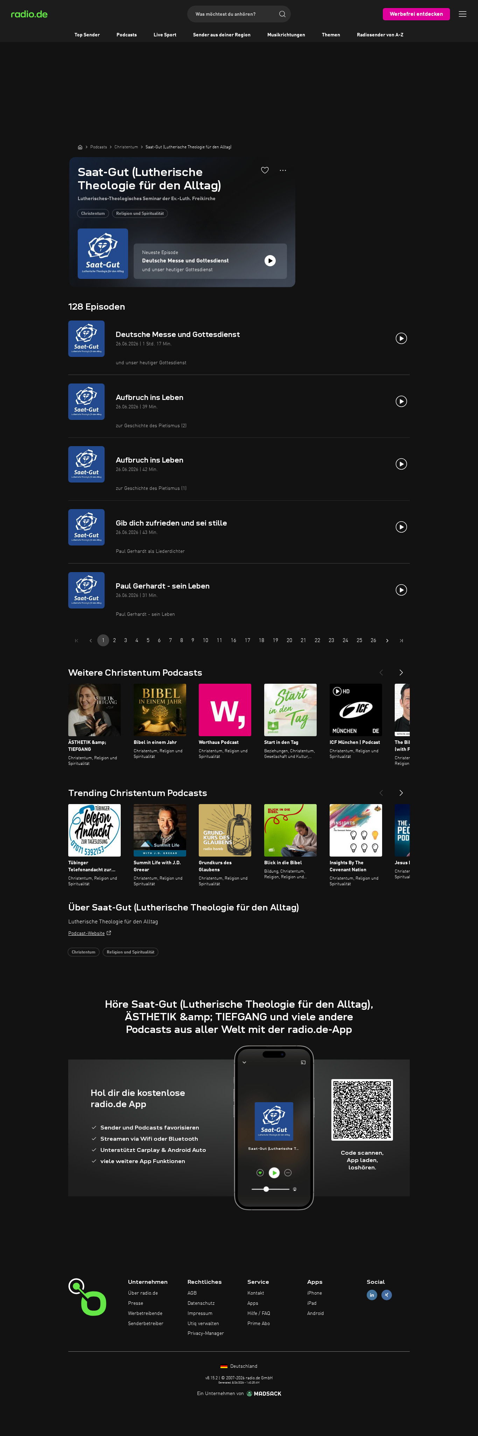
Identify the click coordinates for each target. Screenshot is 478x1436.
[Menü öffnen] (462, 14)
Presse (135, 1303)
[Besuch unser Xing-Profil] (386, 1295)
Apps (252, 1303)
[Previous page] (90, 640)
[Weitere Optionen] (283, 170)
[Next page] (387, 640)
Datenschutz (201, 1303)
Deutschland (243, 1366)
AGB (192, 1293)
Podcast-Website (86, 933)
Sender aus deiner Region (222, 35)
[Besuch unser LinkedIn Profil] (372, 1295)
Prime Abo (258, 1323)
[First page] (76, 640)
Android (315, 1313)
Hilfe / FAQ (258, 1313)
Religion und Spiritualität (140, 214)
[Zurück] (381, 669)
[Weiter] (401, 669)
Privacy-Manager (206, 1333)
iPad (312, 1303)
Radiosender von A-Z (380, 35)
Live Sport (165, 35)
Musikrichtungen (286, 35)
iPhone (314, 1293)
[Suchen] (282, 14)
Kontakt (255, 1293)
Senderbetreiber (145, 1323)
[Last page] (401, 640)
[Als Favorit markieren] (264, 170)
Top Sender (87, 35)
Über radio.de (143, 1293)
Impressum (200, 1313)
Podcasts (127, 35)
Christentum (93, 214)
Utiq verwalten (203, 1323)
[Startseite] (80, 147)
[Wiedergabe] (270, 260)
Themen (331, 35)
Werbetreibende (145, 1313)
